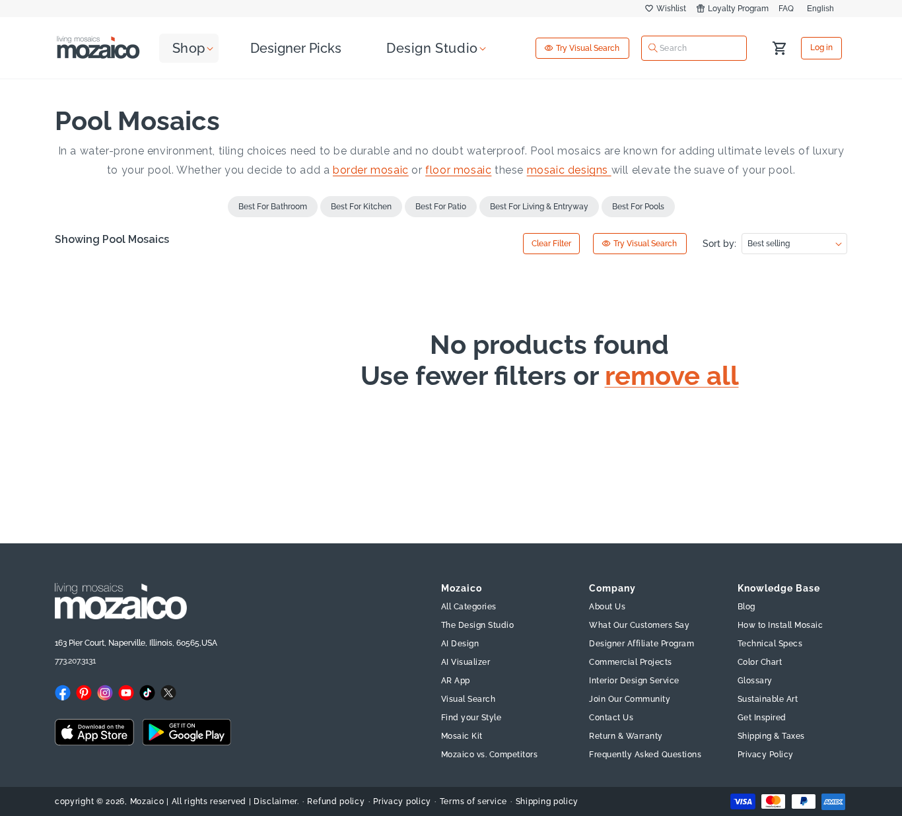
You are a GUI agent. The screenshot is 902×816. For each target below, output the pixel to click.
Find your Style (471, 717)
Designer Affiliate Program (641, 643)
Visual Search (468, 699)
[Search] (653, 48)
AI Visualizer (466, 662)
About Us (607, 606)
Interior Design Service (634, 680)
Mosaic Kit (462, 736)
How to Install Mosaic (780, 625)
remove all (672, 375)
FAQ (786, 8)
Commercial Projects (630, 662)
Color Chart (760, 662)
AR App (455, 680)
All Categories (469, 606)
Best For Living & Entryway (539, 206)
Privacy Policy (766, 754)
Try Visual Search (587, 48)
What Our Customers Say (639, 625)
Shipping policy (547, 801)
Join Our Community (629, 699)
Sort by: (719, 243)
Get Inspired (762, 717)
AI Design (460, 643)
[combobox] (694, 47)
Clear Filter (551, 243)
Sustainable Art (768, 699)
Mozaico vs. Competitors (489, 754)
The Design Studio (477, 625)
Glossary (755, 680)
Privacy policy (402, 801)
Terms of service (473, 801)
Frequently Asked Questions (645, 754)
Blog (746, 606)
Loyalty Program (738, 8)
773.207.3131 (75, 660)
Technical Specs (770, 643)
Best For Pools (638, 206)
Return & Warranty (626, 736)
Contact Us (611, 717)
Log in (821, 48)
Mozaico (147, 801)
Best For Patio (440, 206)
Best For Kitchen (361, 206)
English (820, 8)
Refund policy (335, 801)
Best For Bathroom (272, 206)
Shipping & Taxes (771, 736)
